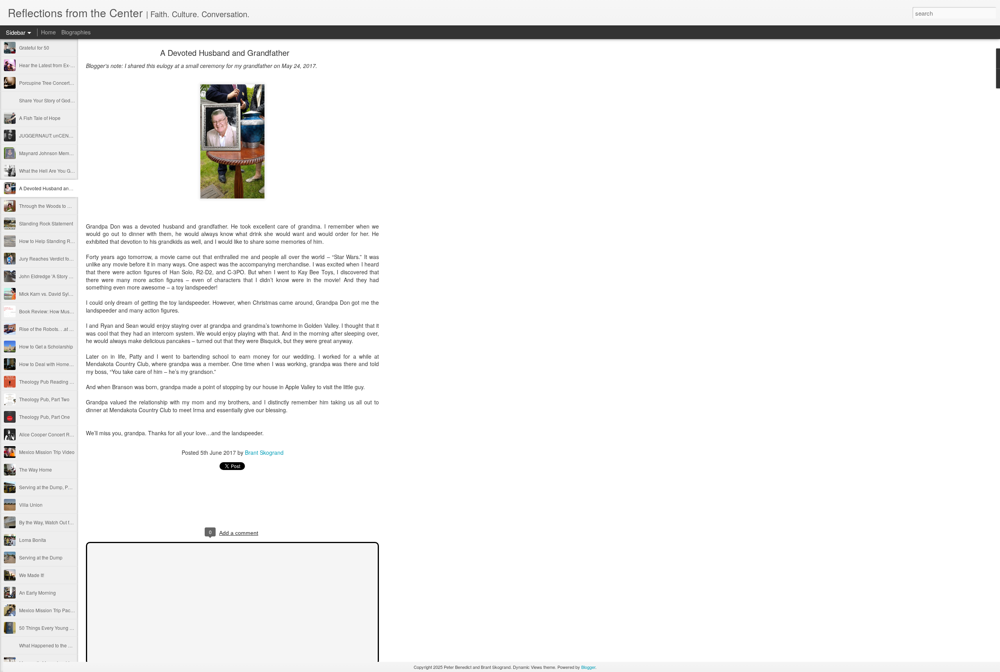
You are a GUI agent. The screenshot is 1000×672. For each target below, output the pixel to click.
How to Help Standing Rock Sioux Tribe (61, 241)
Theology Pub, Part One (44, 416)
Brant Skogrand (264, 452)
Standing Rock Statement (46, 223)
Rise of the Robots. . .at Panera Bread (59, 328)
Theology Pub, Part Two (44, 399)
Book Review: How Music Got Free (56, 311)
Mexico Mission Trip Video (47, 452)
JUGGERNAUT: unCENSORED (52, 135)
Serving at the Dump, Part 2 (48, 487)
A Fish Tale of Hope (40, 117)
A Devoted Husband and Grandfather (58, 188)
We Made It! (31, 575)
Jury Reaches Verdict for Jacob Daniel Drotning (69, 258)
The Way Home (35, 469)
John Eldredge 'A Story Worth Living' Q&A (63, 276)
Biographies (76, 32)
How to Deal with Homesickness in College (65, 364)
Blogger (588, 667)
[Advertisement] (422, 174)
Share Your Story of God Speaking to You (62, 100)
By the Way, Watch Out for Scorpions (57, 522)
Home (48, 32)
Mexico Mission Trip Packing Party (55, 610)
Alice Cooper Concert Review (50, 434)
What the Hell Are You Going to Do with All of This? (73, 170)
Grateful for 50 (34, 47)
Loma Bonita (32, 539)
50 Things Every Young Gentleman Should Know (71, 627)
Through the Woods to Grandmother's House (66, 205)
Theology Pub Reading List (48, 381)
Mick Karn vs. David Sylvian (48, 293)
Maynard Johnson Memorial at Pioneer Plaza (67, 153)
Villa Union (31, 504)
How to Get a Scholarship (46, 346)
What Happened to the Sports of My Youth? (64, 645)
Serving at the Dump (40, 557)
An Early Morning (37, 592)
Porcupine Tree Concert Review (53, 82)
